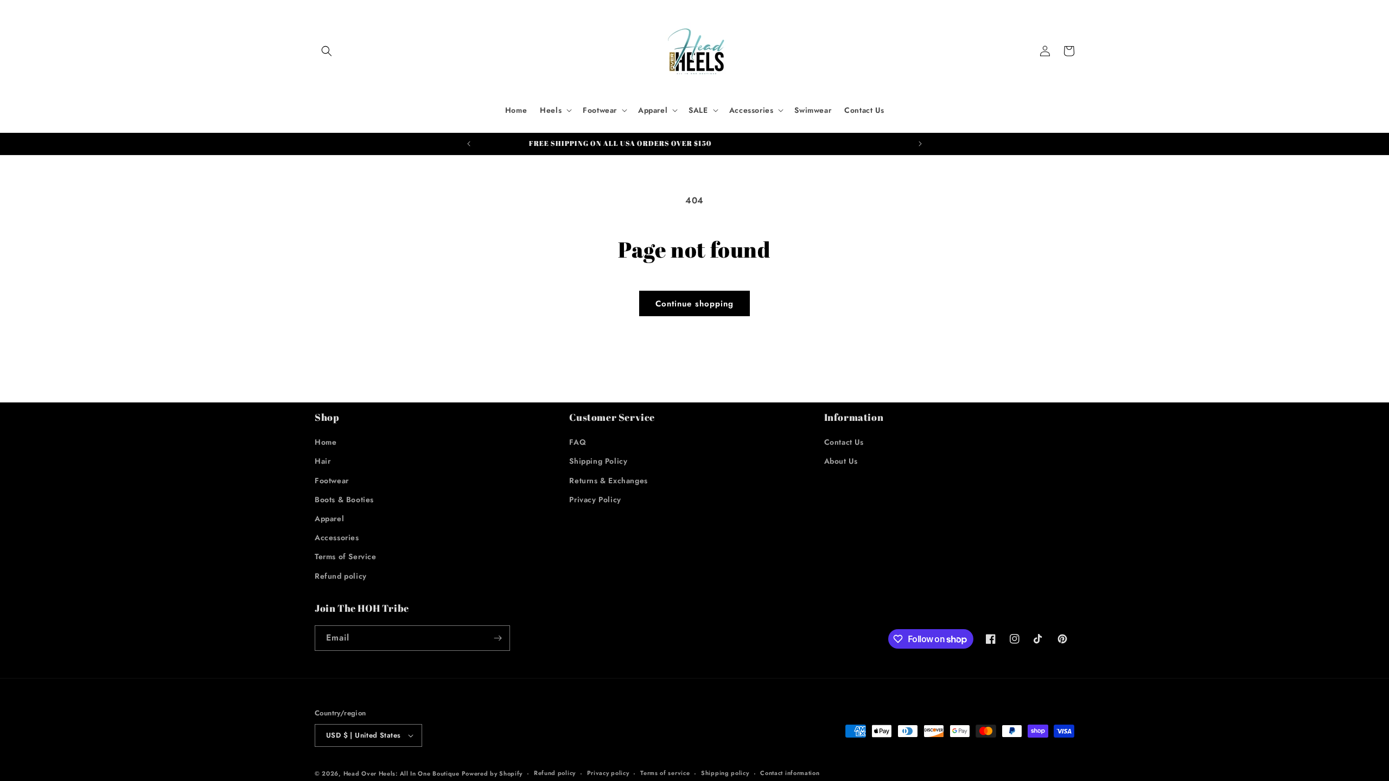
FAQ (577, 442)
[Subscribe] (497, 638)
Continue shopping (694, 304)
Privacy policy (608, 773)
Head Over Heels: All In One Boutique (402, 773)
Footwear (332, 480)
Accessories (337, 537)
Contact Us (844, 442)
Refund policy (341, 576)
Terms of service (665, 773)
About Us (841, 461)
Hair (322, 461)
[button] (327, 51)
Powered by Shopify (492, 773)
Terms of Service (346, 556)
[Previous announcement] (469, 144)
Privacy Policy (595, 499)
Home (325, 442)
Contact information (789, 773)
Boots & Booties (344, 499)
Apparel (329, 518)
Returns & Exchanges (608, 480)
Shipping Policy (598, 461)
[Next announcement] (920, 144)
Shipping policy (725, 773)
